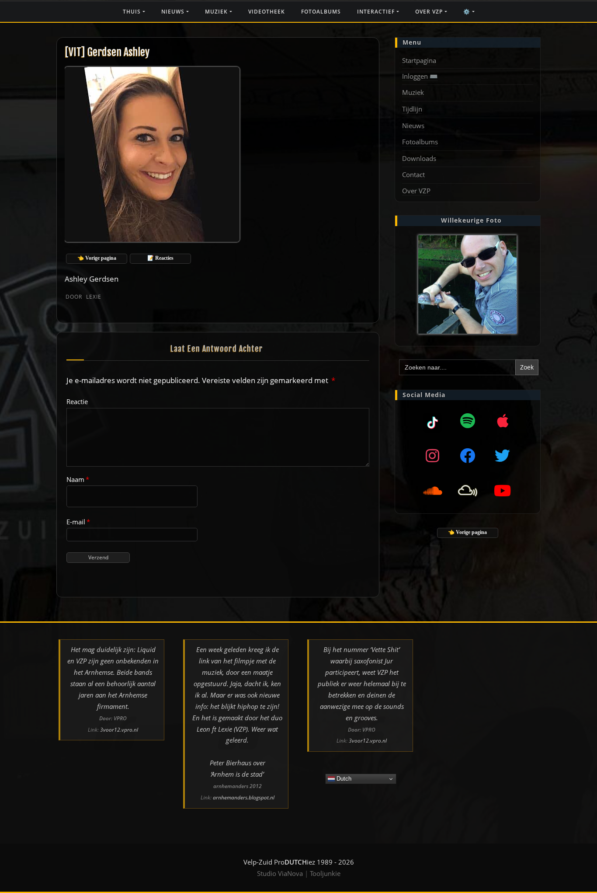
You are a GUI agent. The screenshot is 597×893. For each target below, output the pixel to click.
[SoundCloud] (433, 490)
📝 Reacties (160, 258)
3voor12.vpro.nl (119, 729)
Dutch (343, 778)
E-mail (78, 522)
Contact (413, 174)
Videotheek (266, 11)
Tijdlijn (412, 109)
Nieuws (173, 11)
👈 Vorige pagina (96, 258)
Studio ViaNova (280, 873)
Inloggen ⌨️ (420, 76)
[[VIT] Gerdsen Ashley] (153, 153)
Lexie (83, 296)
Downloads (419, 158)
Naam (77, 479)
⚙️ (467, 11)
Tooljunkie (325, 873)
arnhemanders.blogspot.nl (243, 797)
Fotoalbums (321, 11)
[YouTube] (503, 490)
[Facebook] (468, 455)
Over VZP (429, 11)
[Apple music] (503, 420)
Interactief (376, 11)
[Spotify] (468, 420)
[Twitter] (503, 455)
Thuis (132, 11)
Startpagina (419, 60)
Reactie (77, 401)
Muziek (217, 11)
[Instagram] (433, 455)
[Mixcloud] (433, 420)
